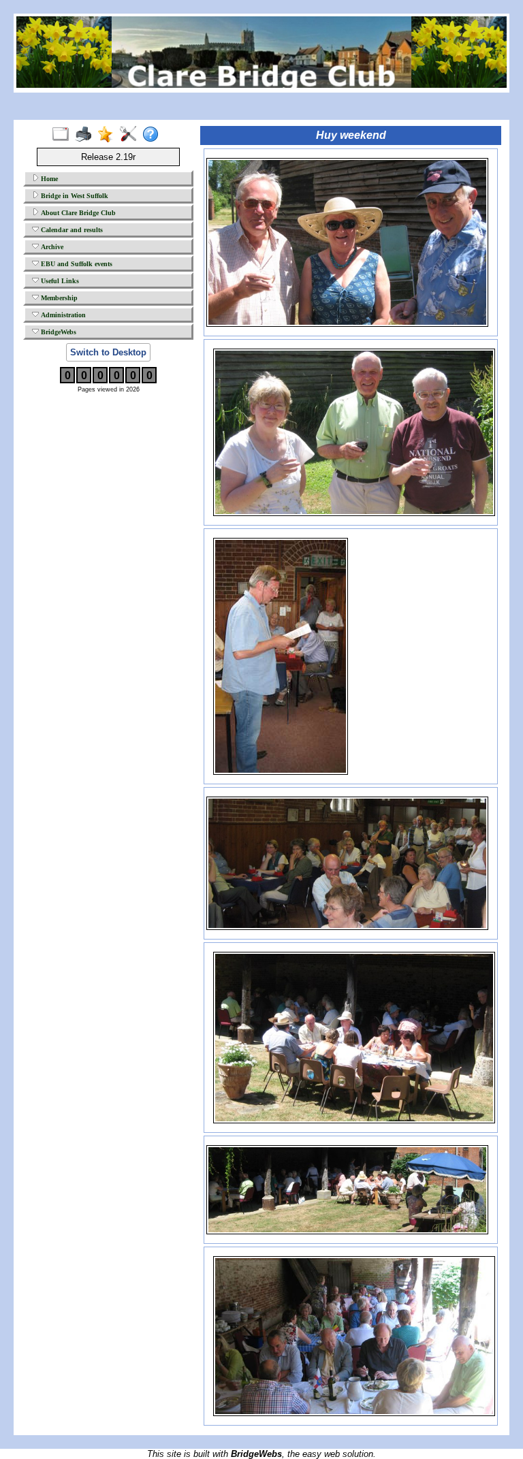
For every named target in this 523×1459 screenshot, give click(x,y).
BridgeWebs (57, 332)
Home (48, 178)
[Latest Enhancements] (108, 135)
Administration (62, 315)
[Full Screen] (63, 135)
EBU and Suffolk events (75, 264)
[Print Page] (86, 135)
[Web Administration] (131, 135)
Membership (58, 298)
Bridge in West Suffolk (73, 195)
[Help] (153, 135)
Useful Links (59, 281)
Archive (51, 247)
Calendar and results (71, 230)
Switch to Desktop (108, 352)
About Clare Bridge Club (77, 213)
